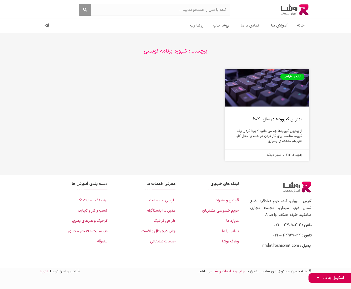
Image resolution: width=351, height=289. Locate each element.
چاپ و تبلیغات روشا (229, 271)
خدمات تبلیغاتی (163, 241)
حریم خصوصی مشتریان (220, 211)
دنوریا (44, 271)
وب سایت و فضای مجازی (87, 231)
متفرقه (102, 241)
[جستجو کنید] (85, 10)
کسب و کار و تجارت (92, 211)
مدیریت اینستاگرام (161, 211)
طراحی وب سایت (162, 200)
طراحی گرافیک (165, 221)
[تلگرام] (46, 25)
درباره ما (232, 221)
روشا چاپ (221, 25)
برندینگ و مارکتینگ (92, 200)
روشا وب (196, 25)
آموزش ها (279, 25)
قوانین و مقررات (227, 200)
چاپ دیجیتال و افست (158, 231)
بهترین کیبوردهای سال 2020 (277, 119)
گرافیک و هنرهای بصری (89, 221)
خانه (300, 25)
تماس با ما (250, 25)
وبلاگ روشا (230, 241)
